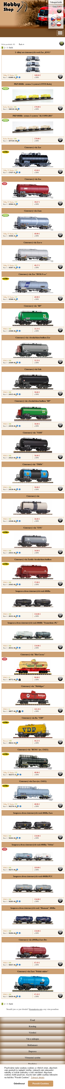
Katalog (32, 1026)
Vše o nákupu (32, 1039)
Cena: (55, 6)
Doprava (32, 1051)
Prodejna (32, 1064)
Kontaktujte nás (35, 1009)
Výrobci (32, 1033)
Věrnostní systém (32, 1058)
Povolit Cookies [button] (40, 1083)
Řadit (21, 44)
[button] (60, 33)
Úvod (32, 1020)
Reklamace (32, 1045)
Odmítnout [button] (19, 1083)
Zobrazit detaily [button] (37, 1077)
